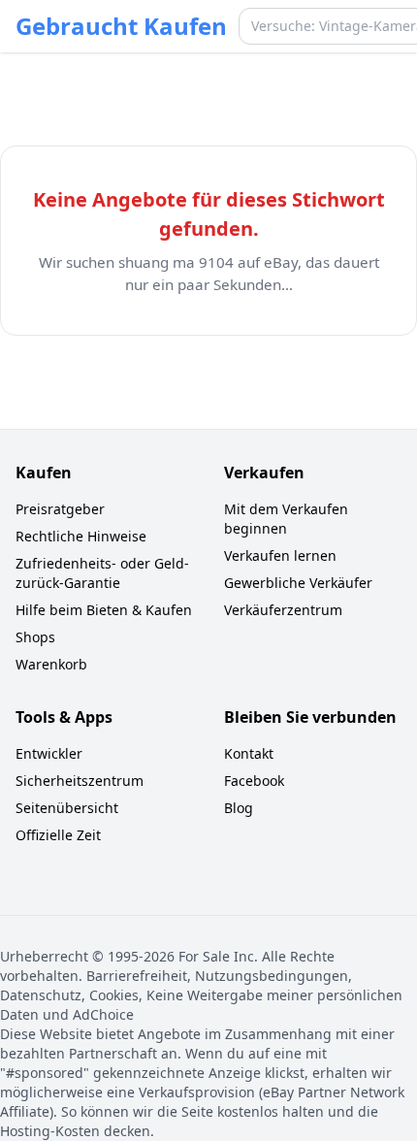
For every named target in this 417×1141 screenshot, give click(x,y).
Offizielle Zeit (58, 835)
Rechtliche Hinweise (81, 536)
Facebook (254, 780)
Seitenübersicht (67, 808)
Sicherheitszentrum (80, 780)
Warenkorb (51, 664)
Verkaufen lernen (280, 555)
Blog (238, 808)
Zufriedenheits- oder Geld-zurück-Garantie (102, 573)
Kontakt (248, 753)
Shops (35, 637)
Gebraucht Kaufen (121, 26)
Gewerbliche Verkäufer (298, 582)
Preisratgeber (60, 509)
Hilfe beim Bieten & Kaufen (104, 610)
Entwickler (49, 753)
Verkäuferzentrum (283, 610)
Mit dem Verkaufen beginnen (286, 519)
